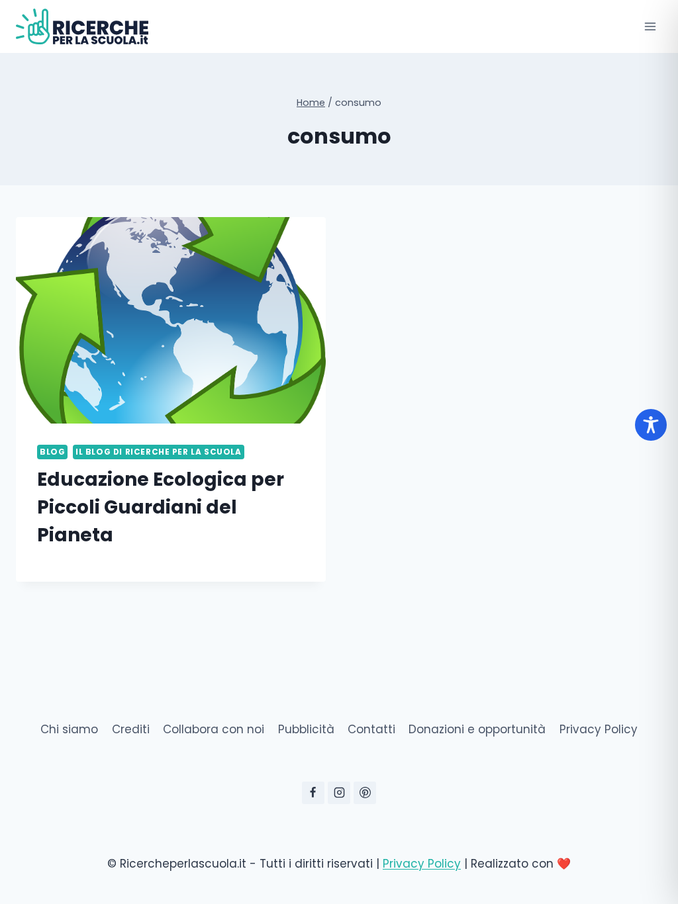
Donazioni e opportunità (477, 729)
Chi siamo (69, 729)
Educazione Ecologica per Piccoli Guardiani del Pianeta (160, 507)
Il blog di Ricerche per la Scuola (158, 452)
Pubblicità (306, 729)
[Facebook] (313, 793)
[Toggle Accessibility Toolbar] (651, 425)
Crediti (131, 729)
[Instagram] (339, 793)
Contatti (371, 729)
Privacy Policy (598, 729)
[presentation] (171, 320)
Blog (52, 452)
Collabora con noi (213, 729)
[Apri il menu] (650, 26)
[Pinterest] (365, 793)
